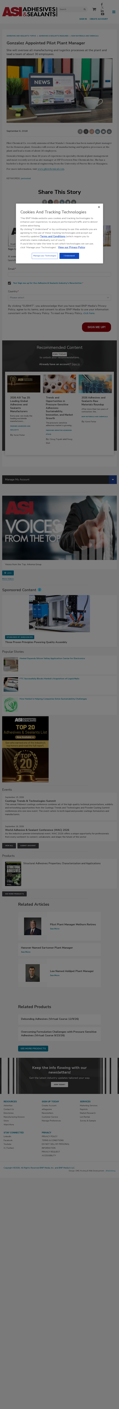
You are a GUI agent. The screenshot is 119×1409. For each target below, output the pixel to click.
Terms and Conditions (52, 236)
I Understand (69, 256)
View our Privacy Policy (71, 247)
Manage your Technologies (44, 256)
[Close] (99, 207)
